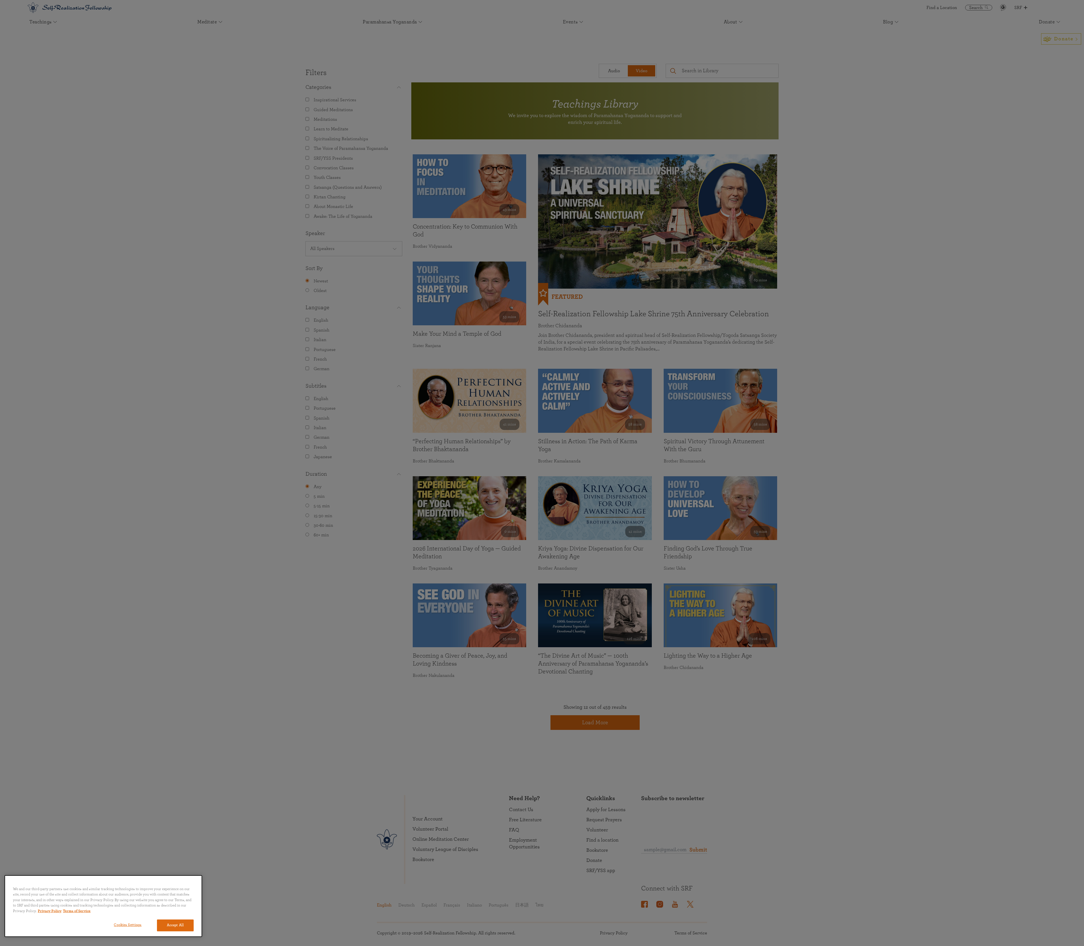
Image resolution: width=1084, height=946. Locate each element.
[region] (103, 906)
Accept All (175, 925)
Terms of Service (77, 911)
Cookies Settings (127, 925)
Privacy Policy (50, 911)
